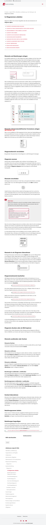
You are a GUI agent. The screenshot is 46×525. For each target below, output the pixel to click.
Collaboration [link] (8, 455)
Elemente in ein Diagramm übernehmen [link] (16, 34)
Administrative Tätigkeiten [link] (11, 457)
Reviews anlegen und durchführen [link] (13, 500)
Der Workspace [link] (31, 12)
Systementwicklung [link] (10, 466)
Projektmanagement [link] (10, 494)
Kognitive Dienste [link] (9, 505)
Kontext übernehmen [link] (12, 43)
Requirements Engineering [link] (11, 461)
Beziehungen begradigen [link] (13, 45)
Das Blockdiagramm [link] (11, 478)
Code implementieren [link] (10, 489)
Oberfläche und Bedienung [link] (21, 12)
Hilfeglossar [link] (8, 507)
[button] (42, 5)
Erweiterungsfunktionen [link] (11, 502)
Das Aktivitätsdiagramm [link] (12, 476)
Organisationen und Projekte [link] (11, 452)
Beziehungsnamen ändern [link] (13, 47)
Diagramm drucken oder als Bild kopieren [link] (17, 39)
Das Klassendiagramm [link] (12, 483)
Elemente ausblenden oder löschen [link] (15, 41)
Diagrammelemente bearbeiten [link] (14, 37)
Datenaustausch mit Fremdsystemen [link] (13, 459)
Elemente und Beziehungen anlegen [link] (15, 26)
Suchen (7, 442)
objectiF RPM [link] (12, 12)
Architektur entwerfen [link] (11, 487)
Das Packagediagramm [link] (12, 485)
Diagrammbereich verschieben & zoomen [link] (17, 30)
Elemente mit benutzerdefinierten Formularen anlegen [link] (20, 28)
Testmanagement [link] (9, 498)
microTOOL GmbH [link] (29, 523)
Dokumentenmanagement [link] (11, 496)
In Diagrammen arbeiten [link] (13, 470)
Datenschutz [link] (25, 516)
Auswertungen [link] (9, 491)
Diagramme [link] (8, 463)
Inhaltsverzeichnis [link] (27, 435)
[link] (9, 0)
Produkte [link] (6, 12)
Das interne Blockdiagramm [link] (13, 480)
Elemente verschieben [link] (12, 32)
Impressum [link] (19, 516)
